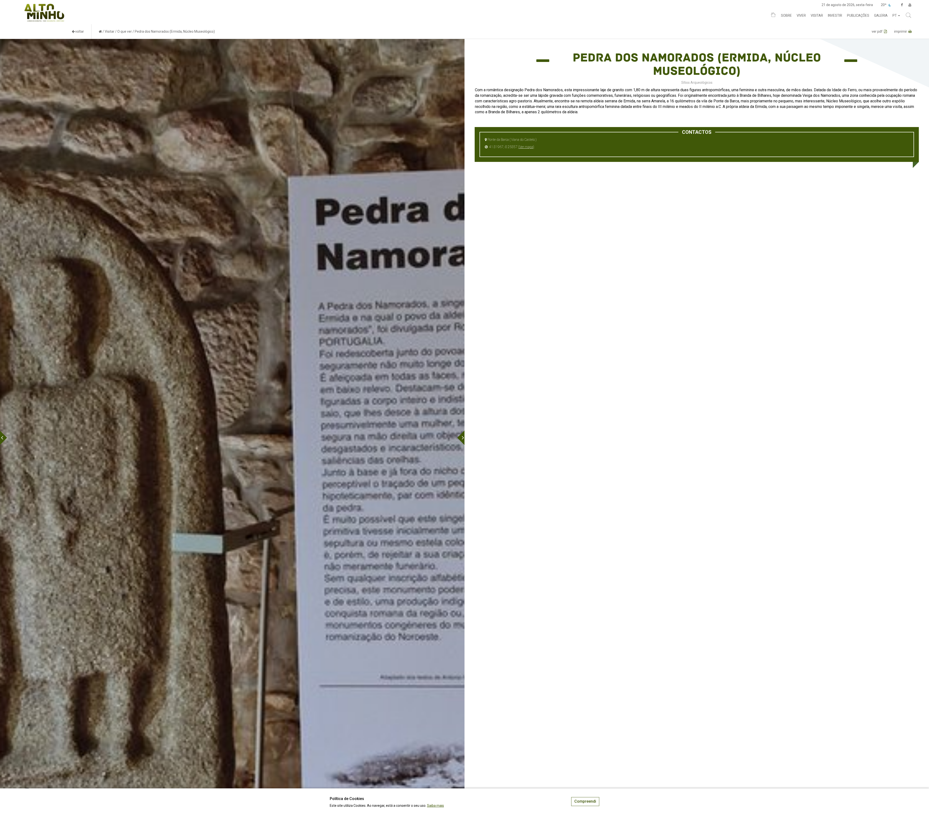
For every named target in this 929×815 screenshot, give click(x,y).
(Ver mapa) (526, 147)
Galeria (881, 15)
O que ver (124, 31)
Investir (835, 15)
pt (895, 15)
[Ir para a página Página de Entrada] (100, 31)
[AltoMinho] (44, 6)
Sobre (786, 15)
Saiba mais (435, 805)
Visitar (817, 15)
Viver (801, 15)
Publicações (858, 15)
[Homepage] (773, 15)
